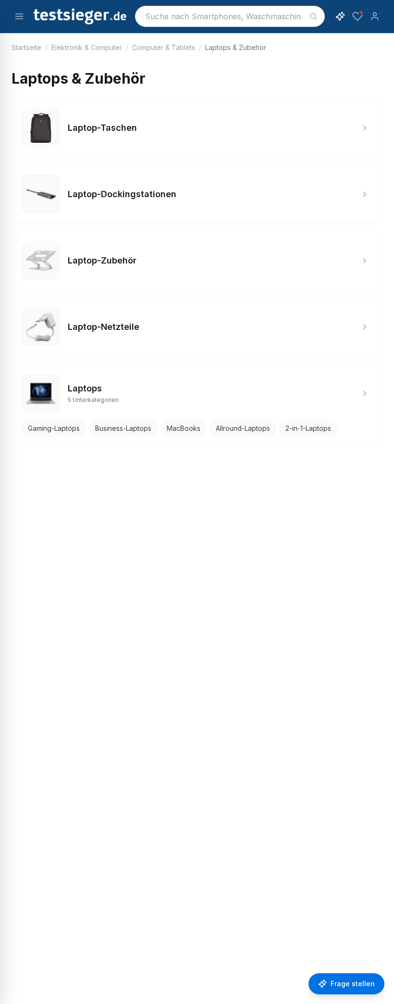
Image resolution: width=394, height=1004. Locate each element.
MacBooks (183, 428)
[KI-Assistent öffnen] (340, 16)
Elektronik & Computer (86, 47)
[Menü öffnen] (19, 16)
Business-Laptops (123, 428)
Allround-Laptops (243, 428)
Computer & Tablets (163, 47)
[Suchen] (313, 16)
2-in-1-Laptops (308, 428)
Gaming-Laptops (54, 428)
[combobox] (230, 16)
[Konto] (374, 16)
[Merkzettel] (357, 16)
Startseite (26, 47)
